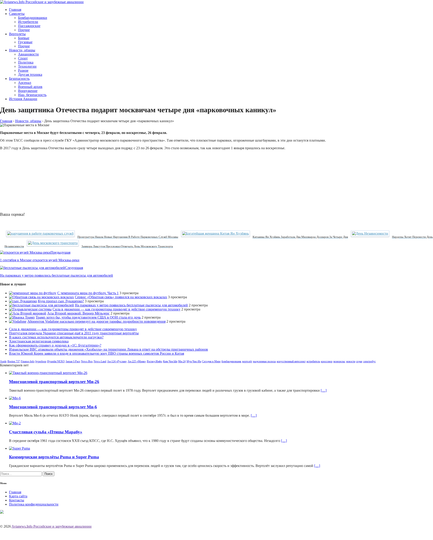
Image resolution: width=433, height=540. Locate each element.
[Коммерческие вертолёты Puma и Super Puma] (19, 448)
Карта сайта (18, 496)
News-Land (100, 361)
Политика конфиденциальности (33, 504)
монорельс (339, 361)
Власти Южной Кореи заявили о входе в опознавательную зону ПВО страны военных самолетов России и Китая (96, 353)
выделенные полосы (264, 361)
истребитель (313, 361)
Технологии (27, 66)
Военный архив (30, 87)
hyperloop (40, 361)
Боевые (23, 38)
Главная (15, 9)
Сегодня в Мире (211, 361)
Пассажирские (29, 26)
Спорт (23, 58)
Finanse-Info (28, 361)
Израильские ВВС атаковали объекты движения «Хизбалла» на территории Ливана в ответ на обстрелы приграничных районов (108, 349)
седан (359, 361)
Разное (23, 70)
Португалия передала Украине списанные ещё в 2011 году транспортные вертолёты (74, 333)
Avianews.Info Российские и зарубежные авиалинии (52, 526)
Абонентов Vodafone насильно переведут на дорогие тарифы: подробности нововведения (96, 321)
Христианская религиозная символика (39, 341)
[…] (324, 390)
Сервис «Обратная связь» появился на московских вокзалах (121, 297)
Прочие (24, 30)
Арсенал (24, 83)
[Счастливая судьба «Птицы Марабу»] (15, 423)
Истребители (28, 22)
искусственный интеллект (291, 361)
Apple (3, 361)
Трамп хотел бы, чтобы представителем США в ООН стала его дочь (88, 317)
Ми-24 (182, 361)
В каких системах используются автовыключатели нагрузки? (56, 337)
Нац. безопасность (32, 95)
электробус (369, 361)
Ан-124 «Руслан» (117, 361)
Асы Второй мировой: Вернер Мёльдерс (78, 313)
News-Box (87, 361)
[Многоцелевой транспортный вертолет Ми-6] (15, 398)
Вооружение (27, 91)
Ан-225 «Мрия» (137, 361)
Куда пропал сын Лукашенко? (61, 301)
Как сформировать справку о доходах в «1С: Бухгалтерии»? (55, 345)
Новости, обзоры (22, 50)
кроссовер (326, 361)
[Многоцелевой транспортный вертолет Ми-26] (48, 373)
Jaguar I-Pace (73, 361)
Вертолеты (17, 34)
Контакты (16, 500)
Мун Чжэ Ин (194, 361)
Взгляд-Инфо (154, 361)
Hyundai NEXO (56, 361)
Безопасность (19, 78)
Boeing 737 (13, 361)
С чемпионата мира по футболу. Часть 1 (88, 293)
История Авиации (23, 99)
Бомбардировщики (32, 18)
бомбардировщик (231, 361)
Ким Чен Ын (170, 361)
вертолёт (247, 361)
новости (350, 361)
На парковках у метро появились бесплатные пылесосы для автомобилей (131, 305)
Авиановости (28, 54)
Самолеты (17, 14)
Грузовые (25, 42)
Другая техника (30, 74)
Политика (25, 62)
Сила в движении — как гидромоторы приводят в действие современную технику (116, 309)
